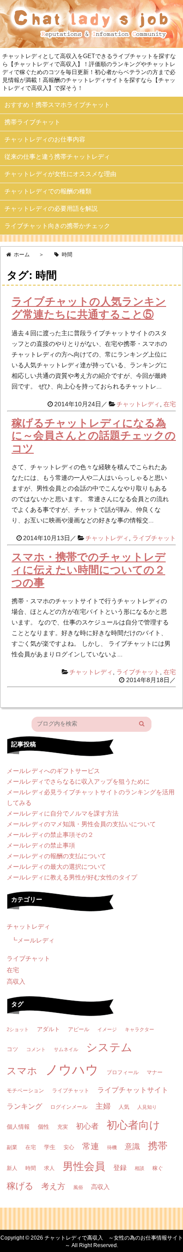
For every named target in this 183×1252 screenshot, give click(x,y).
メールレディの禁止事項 (41, 845)
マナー (155, 1072)
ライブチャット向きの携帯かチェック (57, 225)
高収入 (16, 981)
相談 (139, 1168)
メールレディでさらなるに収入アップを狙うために (78, 781)
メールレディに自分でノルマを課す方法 (63, 813)
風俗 (78, 1187)
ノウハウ (72, 1069)
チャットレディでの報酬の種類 (48, 191)
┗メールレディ (33, 940)
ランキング (24, 1106)
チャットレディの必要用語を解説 (51, 208)
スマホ (22, 1070)
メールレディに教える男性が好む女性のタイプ (72, 877)
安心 (69, 1147)
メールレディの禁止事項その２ (50, 834)
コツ (12, 1049)
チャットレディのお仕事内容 (44, 139)
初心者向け (133, 1125)
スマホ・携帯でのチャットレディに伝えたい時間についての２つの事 (89, 570)
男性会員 (84, 1166)
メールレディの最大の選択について (56, 866)
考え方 (53, 1186)
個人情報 (18, 1126)
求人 (49, 1168)
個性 (43, 1126)
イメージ (107, 1029)
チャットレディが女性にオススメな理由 (60, 173)
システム (109, 1047)
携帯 (157, 1145)
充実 (62, 1127)
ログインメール (69, 1107)
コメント (36, 1049)
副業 (12, 1147)
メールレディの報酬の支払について (56, 856)
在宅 (169, 404)
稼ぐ (157, 1168)
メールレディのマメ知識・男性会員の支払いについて (81, 824)
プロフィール (123, 1072)
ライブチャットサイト (132, 1090)
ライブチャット (154, 538)
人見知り (147, 1107)
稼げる (20, 1186)
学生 (50, 1147)
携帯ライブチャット (32, 122)
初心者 (87, 1126)
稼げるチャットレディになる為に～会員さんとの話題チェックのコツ (94, 436)
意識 (132, 1146)
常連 (90, 1146)
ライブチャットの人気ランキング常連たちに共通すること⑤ (89, 307)
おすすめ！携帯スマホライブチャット (57, 104)
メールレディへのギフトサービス (53, 770)
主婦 (103, 1106)
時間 (30, 1168)
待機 (112, 1147)
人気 (124, 1107)
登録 (120, 1167)
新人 (12, 1168)
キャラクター (139, 1029)
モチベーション (25, 1090)
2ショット (18, 1029)
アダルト (48, 1029)
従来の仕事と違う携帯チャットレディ (57, 156)
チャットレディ (138, 404)
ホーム (22, 254)
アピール (78, 1029)
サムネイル (66, 1049)
